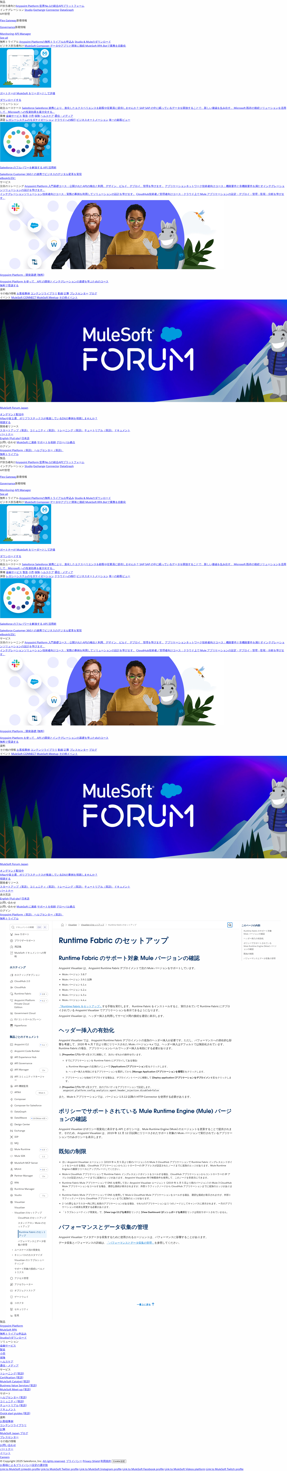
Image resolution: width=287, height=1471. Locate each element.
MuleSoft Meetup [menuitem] (47, 297)
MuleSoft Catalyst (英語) (15, 1381)
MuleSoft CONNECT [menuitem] (23, 297)
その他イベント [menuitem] (68, 297)
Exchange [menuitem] (39, 10)
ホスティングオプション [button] (27, 974)
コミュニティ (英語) (12, 1401)
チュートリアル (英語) (13, 1405)
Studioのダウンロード (13, 1337)
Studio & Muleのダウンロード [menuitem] (93, 41)
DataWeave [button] (20, 1117)
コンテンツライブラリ (13, 1425)
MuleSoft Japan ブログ (14, 1433)
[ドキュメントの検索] (229, 924)
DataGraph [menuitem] (67, 10)
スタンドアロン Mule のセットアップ (32, 1224)
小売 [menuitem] (31, 116)
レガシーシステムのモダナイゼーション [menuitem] (30, 120)
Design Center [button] (22, 1124)
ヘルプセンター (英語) (13, 1397)
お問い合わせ (8, 1445)
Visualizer (19, 1207)
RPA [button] (16, 1182)
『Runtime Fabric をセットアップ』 (80, 1006)
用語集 (17, 946)
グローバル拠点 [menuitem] (65, 442)
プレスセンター (9, 1437)
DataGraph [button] (20, 1111)
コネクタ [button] (19, 1302)
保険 (2, 1357)
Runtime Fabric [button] (22, 993)
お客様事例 (6, 1421)
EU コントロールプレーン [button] (27, 1019)
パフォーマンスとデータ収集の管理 (32, 1243)
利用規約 (105, 1461)
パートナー (6, 434)
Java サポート (21, 934)
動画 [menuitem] (60, 293)
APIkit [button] (17, 1092)
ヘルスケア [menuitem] (47, 116)
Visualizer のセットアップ (28, 1212)
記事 (2, 1429)
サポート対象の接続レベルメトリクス (29, 1270)
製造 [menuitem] (25, 116)
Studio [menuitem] (29, 10)
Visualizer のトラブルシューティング (29, 1262)
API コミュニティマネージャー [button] (29, 1078)
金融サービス (8, 1345)
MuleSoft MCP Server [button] (26, 1162)
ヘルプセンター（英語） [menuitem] (48, 450)
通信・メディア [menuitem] (63, 116)
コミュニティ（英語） (43, 430)
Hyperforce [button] (20, 1025)
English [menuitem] (10, 438)
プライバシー (74, 1461)
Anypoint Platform (11, 1325)
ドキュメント (122, 430)
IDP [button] (16, 1136)
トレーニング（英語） (70, 430)
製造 (2, 1349)
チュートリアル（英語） (99, 430)
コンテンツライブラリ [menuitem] (44, 293)
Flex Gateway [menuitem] (8, 20)
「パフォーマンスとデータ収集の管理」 (130, 1243)
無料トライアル (9, 454)
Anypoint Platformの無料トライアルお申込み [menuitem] (46, 41)
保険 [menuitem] (37, 116)
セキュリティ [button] (21, 1309)
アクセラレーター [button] (23, 1284)
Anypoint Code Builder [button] (27, 1051)
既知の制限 (249, 953)
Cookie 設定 (119, 1461)
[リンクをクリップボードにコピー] (56, 956)
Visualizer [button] (19, 1202)
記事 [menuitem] (66, 293)
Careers (4, 1457)
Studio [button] (18, 1195)
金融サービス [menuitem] (14, 116)
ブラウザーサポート (24, 940)
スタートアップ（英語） (14, 430)
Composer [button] (20, 1099)
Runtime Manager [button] (24, 1188)
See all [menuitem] (4, 37)
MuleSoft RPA (8, 1329)
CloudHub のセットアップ (32, 1217)
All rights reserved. (54, 1461)
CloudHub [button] (20, 987)
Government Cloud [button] (25, 1013)
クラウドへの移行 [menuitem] (65, 120)
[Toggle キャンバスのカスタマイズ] (12, 1255)
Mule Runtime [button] (22, 1149)
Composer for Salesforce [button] (28, 1105)
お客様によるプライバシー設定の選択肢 (24, 1465)
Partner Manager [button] (23, 1175)
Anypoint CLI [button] (21, 1044)
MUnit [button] (17, 1169)
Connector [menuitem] (52, 10)
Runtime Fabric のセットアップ (32, 1234)
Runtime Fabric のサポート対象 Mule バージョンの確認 (258, 932)
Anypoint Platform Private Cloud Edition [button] (24, 1004)
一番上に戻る (144, 1304)
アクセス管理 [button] (21, 1278)
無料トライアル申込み (13, 1333)
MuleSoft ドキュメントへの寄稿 (30, 954)
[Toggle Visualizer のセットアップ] (12, 1212)
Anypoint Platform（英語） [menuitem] (17, 450)
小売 (2, 1353)
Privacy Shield (91, 1461)
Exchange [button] (19, 1130)
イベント (5, 1453)
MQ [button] (16, 1143)
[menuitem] (143, 51)
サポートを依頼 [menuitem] (46, 442)
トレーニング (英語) (12, 1373)
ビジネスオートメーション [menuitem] (92, 120)
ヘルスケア (6, 1361)
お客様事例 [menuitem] (23, 293)
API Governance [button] (23, 1063)
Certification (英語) (11, 1377)
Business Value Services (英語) (18, 1385)
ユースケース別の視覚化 (27, 1249)
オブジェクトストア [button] (24, 1290)
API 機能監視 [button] (21, 1086)
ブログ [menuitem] (93, 293)
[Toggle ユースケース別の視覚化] (12, 1249)
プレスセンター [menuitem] (79, 293)
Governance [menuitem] (7, 27)
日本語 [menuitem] (25, 438)
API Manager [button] (21, 1069)
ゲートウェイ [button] (21, 1296)
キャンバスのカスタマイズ (28, 1254)
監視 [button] (16, 1315)
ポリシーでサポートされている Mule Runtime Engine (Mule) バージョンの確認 (260, 946)
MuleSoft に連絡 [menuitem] (27, 442)
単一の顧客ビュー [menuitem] (119, 120)
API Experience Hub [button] (25, 1057)
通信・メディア (9, 1365)
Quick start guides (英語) (15, 1413)
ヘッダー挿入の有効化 (254, 938)
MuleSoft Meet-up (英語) (15, 1389)
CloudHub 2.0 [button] (22, 981)
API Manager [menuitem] (23, 34)
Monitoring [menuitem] (7, 34)
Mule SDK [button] (19, 1155)
